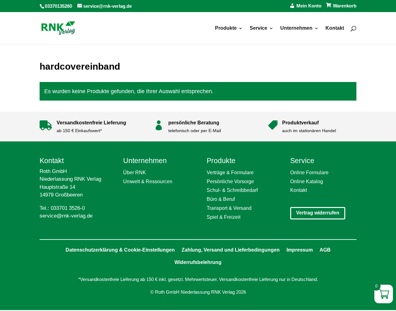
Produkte (226, 28)
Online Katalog (306, 181)
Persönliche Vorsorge (230, 181)
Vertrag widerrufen (317, 212)
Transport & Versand (229, 208)
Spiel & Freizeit (223, 217)
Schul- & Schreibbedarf (232, 190)
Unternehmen (296, 28)
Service (258, 28)
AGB (325, 250)
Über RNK (134, 172)
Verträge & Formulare (230, 172)
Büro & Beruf (221, 199)
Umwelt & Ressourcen (147, 181)
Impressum (299, 250)
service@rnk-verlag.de (66, 216)
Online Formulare (309, 172)
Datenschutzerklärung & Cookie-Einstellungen (120, 250)
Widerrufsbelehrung (198, 262)
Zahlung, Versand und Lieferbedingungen (231, 250)
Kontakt (334, 28)
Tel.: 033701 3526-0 (62, 208)
